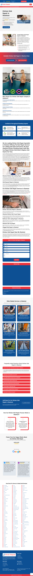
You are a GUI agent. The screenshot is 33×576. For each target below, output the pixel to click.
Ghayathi (23, 486)
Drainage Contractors (20, 558)
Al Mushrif (5, 538)
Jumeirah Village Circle (25, 507)
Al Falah (4, 508)
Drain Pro (16, 575)
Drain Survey (19, 556)
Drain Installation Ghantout (9, 333)
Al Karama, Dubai (6, 520)
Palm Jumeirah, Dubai (24, 530)
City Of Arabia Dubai (15, 522)
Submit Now (16, 259)
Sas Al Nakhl (23, 535)
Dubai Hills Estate (15, 532)
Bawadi (14, 516)
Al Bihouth (5, 503)
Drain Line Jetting (20, 557)
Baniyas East (14, 513)
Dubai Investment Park (15, 534)
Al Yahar (14, 504)
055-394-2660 (24, 1)
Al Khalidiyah (5, 522)
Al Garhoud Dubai (6, 513)
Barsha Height (14, 515)
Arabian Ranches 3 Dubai (16, 508)
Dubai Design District (15, 531)
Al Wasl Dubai (14, 502)
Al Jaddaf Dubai (5, 516)
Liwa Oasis (23, 513)
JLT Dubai (23, 496)
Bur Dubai (14, 519)
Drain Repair (19, 555)
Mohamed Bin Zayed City (25, 521)
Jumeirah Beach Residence (25, 498)
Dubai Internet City (15, 533)
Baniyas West (14, 514)
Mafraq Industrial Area (25, 516)
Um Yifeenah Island (24, 541)
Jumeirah (23, 497)
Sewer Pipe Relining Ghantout (23, 350)
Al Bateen (5, 502)
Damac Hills (14, 526)
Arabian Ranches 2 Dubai (16, 507)
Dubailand (14, 544)
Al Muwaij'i (5, 539)
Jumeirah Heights (24, 501)
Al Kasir (4, 521)
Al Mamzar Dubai (6, 528)
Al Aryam (5, 497)
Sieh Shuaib (23, 539)
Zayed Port (23, 546)
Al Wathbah (14, 503)
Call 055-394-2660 (11, 60)
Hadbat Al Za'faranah (24, 490)
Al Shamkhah (14, 492)
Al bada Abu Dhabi (6, 498)
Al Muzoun (5, 540)
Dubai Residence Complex (16, 538)
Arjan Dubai (14, 510)
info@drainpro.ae (20, 564)
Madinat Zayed (24, 515)
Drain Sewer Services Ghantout (8, 6)
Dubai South (14, 540)
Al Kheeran (5, 526)
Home (3, 6)
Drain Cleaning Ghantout (9, 315)
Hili (22, 491)
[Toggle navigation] (30, 4)
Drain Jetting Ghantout (24, 333)
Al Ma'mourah (5, 527)
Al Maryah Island (5, 533)
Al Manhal (5, 531)
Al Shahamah (14, 491)
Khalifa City (23, 509)
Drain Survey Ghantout (9, 350)
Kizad (23, 510)
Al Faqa (4, 509)
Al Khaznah (5, 525)
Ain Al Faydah (5, 490)
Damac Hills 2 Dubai (15, 527)
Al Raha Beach (5, 544)
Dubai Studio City (15, 543)
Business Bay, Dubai (15, 521)
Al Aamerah (5, 492)
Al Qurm (4, 543)
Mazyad (23, 520)
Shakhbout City (24, 536)
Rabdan (23, 533)
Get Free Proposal (23, 60)
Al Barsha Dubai (5, 501)
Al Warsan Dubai (15, 501)
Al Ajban (5, 496)
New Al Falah (24, 528)
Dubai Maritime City (15, 537)
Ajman (4, 491)
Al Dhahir (5, 507)
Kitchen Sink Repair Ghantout (15, 6)
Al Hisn (4, 514)
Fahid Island (14, 545)
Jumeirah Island (24, 502)
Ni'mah (23, 529)
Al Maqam (5, 532)
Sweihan (23, 540)
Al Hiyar (4, 515)
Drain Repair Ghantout (24, 315)
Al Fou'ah (5, 510)
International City (24, 492)
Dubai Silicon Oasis (15, 539)
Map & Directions (19, 570)
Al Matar (5, 534)
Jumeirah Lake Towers (25, 503)
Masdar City (23, 519)
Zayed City (23, 545)
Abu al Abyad (5, 485)
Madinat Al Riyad (24, 514)
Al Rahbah (5, 545)
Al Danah (5, 504)
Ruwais (23, 534)
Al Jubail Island (5, 519)
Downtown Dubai (15, 528)
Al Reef (14, 485)
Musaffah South (24, 527)
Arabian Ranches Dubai (15, 509)
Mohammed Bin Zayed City (25, 524)
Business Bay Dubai (15, 520)
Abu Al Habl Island (6, 486)
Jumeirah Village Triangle (25, 508)
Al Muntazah (5, 537)
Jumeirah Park (24, 504)
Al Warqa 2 (14, 498)
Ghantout (23, 485)
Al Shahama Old (15, 490)
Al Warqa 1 (14, 497)
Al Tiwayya (14, 496)
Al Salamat (14, 486)
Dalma (14, 525)
